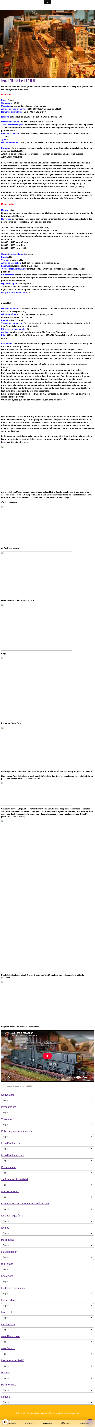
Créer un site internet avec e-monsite (31, 1413)
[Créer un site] (10, 1423)
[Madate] (29, 1423)
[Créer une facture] (84, 1423)
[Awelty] (66, 1423)
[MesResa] (47, 1423)
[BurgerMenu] (4, 6)
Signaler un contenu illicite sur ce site (64, 1413)
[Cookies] (5, 1422)
